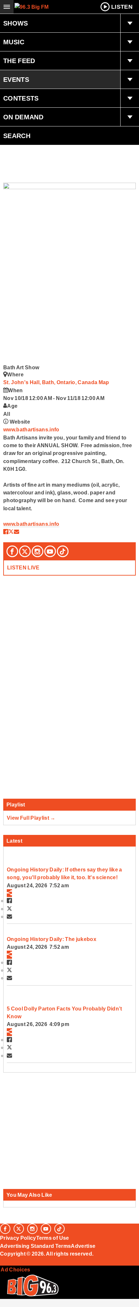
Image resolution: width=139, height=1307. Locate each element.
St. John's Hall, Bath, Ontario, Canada (51, 382)
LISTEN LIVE (23, 567)
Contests (21, 98)
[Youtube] (50, 551)
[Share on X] (11, 531)
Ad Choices (15, 1269)
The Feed (19, 60)
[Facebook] (12, 551)
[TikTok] (63, 551)
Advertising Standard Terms (35, 1246)
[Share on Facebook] (5, 531)
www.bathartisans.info (31, 429)
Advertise (83, 1246)
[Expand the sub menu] (129, 23)
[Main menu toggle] (7, 7)
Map (104, 382)
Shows (15, 23)
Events (16, 79)
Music (14, 42)
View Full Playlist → (31, 818)
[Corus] (1, 1262)
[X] (25, 551)
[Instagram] (37, 551)
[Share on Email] (16, 531)
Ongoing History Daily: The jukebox (51, 939)
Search (16, 135)
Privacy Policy (18, 1238)
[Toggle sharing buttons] (9, 893)
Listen (122, 7)
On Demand (23, 117)
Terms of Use (52, 1238)
